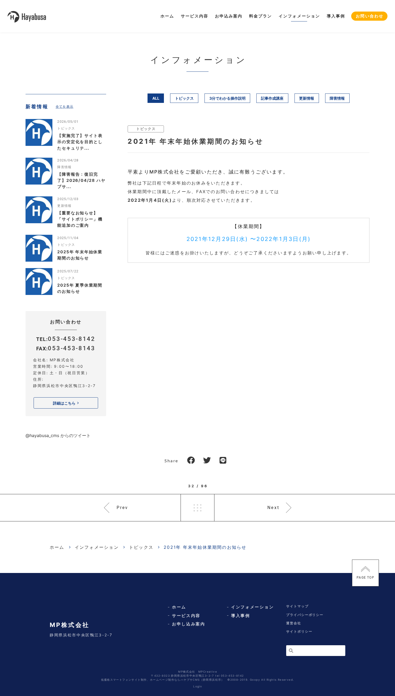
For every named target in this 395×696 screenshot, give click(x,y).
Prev (122, 507)
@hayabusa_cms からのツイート (58, 435)
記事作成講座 (272, 98)
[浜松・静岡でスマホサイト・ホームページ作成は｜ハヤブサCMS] (27, 16)
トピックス (184, 98)
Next (273, 507)
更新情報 (306, 98)
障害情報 (337, 98)
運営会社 (293, 623)
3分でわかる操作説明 (227, 98)
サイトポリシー (299, 631)
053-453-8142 (71, 338)
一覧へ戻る (197, 507)
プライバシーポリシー (305, 615)
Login (197, 686)
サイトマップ (297, 606)
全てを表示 (64, 106)
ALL (155, 98)
